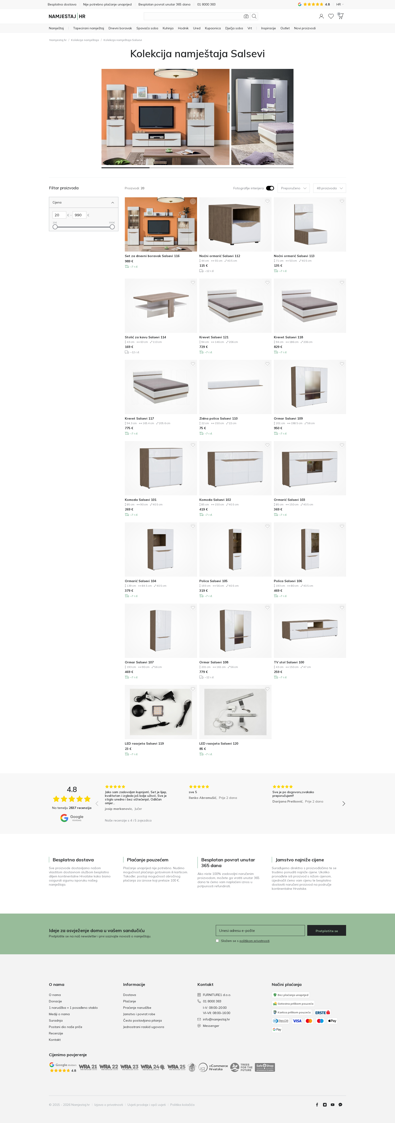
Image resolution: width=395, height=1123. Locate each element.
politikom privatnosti (255, 941)
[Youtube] (334, 1105)
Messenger (211, 1026)
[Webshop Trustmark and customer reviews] (265, 1067)
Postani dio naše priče (65, 1027)
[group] (137, 800)
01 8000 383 (212, 1001)
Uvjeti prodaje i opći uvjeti (147, 1105)
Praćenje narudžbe (137, 1008)
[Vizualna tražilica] (246, 16)
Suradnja (56, 1020)
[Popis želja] (331, 16)
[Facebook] (319, 1105)
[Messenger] (342, 1105)
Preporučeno (290, 188)
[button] (321, 16)
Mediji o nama (59, 1014)
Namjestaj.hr (58, 40)
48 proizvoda (327, 188)
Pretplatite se (327, 931)
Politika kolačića (182, 1105)
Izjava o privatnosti (108, 1105)
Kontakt (55, 1040)
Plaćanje (129, 1001)
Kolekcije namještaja (85, 40)
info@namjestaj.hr (216, 1019)
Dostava (129, 995)
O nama (55, 995)
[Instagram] (327, 1105)
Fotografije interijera (248, 188)
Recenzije (56, 1033)
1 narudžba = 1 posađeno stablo (73, 1008)
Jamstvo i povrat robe (139, 1014)
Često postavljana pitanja (142, 1020)
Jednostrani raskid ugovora (143, 1027)
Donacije (55, 1001)
